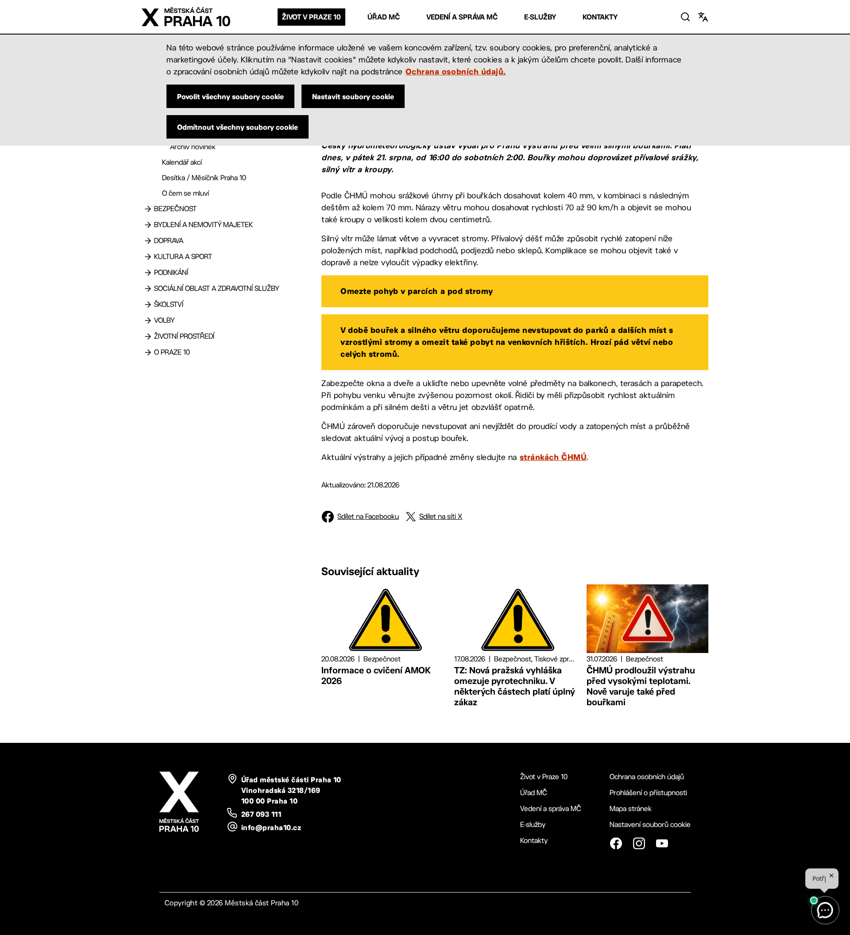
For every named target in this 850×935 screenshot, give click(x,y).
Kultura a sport (183, 256)
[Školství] (147, 304)
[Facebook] (616, 843)
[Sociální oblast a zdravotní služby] (147, 288)
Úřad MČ (383, 17)
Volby (164, 320)
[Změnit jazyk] (703, 17)
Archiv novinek (193, 147)
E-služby (540, 17)
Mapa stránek (631, 808)
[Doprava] (147, 240)
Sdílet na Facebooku (368, 516)
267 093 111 (261, 814)
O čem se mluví (185, 193)
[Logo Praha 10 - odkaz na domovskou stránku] (186, 17)
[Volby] (147, 320)
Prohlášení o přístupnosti (648, 792)
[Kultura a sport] (147, 256)
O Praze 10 (172, 352)
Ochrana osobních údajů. (456, 71)
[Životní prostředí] (147, 336)
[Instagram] (639, 843)
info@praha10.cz (271, 827)
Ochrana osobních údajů (647, 777)
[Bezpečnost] (147, 209)
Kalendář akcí (182, 162)
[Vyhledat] (685, 17)
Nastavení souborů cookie (650, 824)
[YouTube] (662, 843)
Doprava (168, 240)
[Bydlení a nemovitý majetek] (147, 224)
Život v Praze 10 (311, 17)
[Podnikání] (147, 272)
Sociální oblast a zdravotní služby (216, 288)
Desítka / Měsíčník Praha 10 (204, 178)
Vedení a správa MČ (462, 17)
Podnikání (171, 272)
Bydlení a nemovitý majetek (203, 224)
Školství (168, 304)
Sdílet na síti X (440, 516)
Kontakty (600, 17)
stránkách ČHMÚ (553, 456)
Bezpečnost (175, 209)
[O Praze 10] (147, 352)
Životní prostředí (184, 336)
